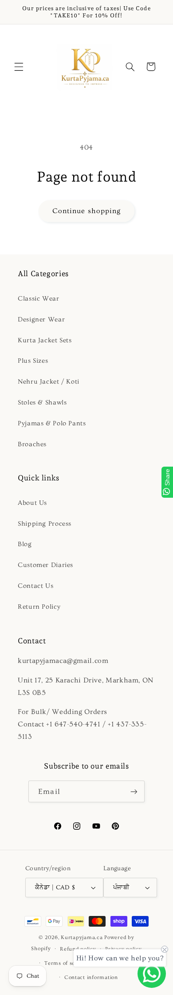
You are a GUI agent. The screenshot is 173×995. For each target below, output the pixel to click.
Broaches (32, 444)
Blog (25, 544)
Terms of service (66, 963)
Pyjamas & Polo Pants (52, 423)
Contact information (91, 977)
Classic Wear (38, 298)
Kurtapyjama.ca (81, 937)
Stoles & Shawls (42, 402)
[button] (18, 66)
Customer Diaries (45, 565)
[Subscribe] (133, 791)
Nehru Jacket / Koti (48, 381)
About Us (32, 503)
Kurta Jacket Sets (45, 340)
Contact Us (35, 586)
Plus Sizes (33, 361)
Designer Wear (41, 319)
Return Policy (39, 606)
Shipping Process (44, 523)
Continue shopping (86, 211)
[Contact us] (152, 973)
